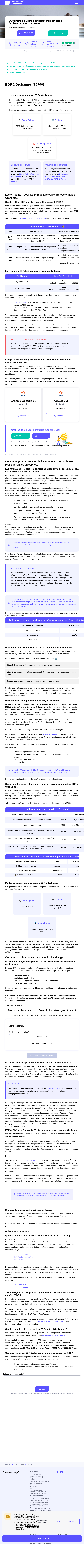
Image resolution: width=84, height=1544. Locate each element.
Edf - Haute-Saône (21, 1254)
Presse (32, 1485)
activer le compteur (51, 734)
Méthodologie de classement (38, 1493)
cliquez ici (70, 1393)
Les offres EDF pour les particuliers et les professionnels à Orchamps (36, 63)
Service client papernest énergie (39, 1481)
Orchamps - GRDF (21, 1285)
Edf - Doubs (18, 1260)
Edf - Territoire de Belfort (23, 1257)
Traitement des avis (36, 1490)
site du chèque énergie (33, 1160)
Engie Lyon (33, 1534)
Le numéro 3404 (20, 302)
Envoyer (42, 1389)
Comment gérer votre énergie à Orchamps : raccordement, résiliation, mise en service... (42, 66)
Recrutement (34, 1486)
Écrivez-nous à (39, 1502)
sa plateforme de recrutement (54, 1335)
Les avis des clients (36, 1483)
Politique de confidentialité (38, 1492)
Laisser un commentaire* (13, 1374)
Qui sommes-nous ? (36, 1474)
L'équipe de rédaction (36, 1476)
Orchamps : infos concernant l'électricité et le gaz (28, 69)
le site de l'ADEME (54, 1088)
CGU (31, 1488)
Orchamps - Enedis (21, 1287)
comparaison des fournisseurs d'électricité (46, 1321)
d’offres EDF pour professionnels (33, 218)
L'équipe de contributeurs (37, 1478)
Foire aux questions (17, 72)
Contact (32, 1479)
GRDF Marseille (62, 1534)
